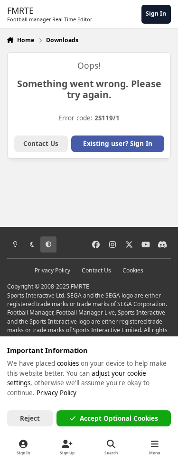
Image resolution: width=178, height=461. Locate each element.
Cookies (132, 270)
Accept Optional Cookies (119, 418)
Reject (30, 418)
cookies (68, 363)
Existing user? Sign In (117, 143)
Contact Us (40, 143)
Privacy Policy (52, 270)
